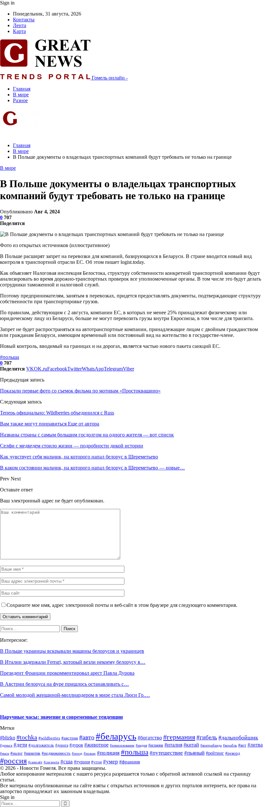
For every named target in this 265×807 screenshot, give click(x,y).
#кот (242, 745)
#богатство (150, 738)
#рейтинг (215, 753)
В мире (21, 94)
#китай (191, 745)
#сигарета (51, 762)
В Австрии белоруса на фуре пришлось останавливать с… (64, 684)
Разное (20, 100)
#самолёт (35, 762)
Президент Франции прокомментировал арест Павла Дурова (67, 673)
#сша (66, 762)
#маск (4, 753)
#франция (129, 761)
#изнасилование (122, 745)
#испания (155, 745)
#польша (9, 357)
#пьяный (194, 753)
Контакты (24, 19)
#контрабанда (211, 745)
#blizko (7, 738)
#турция (82, 761)
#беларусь (116, 736)
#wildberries (49, 738)
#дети (20, 745)
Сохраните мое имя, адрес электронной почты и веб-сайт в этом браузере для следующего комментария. (121, 605)
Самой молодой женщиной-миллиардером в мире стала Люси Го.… (75, 695)
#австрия (69, 738)
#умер (110, 761)
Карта (19, 31)
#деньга (6, 745)
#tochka (26, 737)
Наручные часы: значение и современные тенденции (61, 717)
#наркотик (32, 753)
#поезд (77, 753)
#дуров (76, 745)
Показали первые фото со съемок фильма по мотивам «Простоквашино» (80, 390)
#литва (255, 745)
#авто (86, 737)
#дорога (61, 745)
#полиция (108, 753)
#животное (96, 745)
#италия (173, 745)
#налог (16, 753)
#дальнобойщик (238, 737)
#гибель (206, 737)
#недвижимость (56, 753)
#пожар (90, 753)
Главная (21, 88)
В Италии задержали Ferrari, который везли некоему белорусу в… (72, 662)
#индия (141, 745)
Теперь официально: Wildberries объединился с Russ (57, 412)
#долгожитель (41, 745)
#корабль (230, 745)
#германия (179, 737)
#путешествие (166, 753)
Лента (19, 25)
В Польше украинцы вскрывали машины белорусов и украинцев (72, 651)
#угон (96, 762)
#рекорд (232, 753)
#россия (13, 761)
